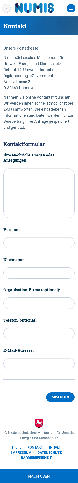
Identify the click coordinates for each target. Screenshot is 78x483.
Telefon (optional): (20, 320)
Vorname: (12, 229)
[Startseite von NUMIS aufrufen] (41, 8)
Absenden (60, 397)
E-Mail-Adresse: (18, 350)
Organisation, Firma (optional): (31, 289)
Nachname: (13, 259)
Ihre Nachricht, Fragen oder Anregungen (28, 157)
